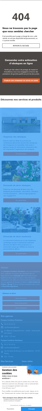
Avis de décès (26, 365)
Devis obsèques (21, 298)
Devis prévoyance (21, 303)
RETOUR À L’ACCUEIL (21, 46)
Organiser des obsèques (9, 365)
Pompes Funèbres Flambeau (12, 320)
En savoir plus (21, 154)
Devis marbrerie (21, 308)
